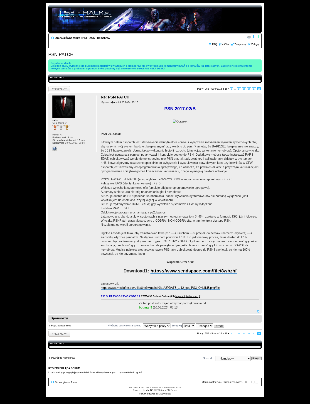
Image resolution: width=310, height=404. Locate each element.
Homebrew (103, 38)
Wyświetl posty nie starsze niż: (125, 325)
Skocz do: (208, 358)
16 (249, 89)
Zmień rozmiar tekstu (256, 37)
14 (239, 89)
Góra (258, 311)
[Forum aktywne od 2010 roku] (155, 393)
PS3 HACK (88, 38)
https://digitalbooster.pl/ (187, 296)
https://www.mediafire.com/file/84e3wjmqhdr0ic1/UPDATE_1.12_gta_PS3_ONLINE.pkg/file (160, 287)
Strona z (219, 88)
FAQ (214, 44)
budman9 (145, 307)
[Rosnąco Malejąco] (210, 325)
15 (244, 89)
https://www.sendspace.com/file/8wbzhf (193, 270)
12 (78, 140)
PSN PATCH (60, 54)
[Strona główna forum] (137, 19)
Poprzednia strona (61, 325)
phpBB (149, 390)
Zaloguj (255, 44)
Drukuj (248, 37)
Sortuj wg (177, 325)
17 (254, 89)
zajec (113, 102)
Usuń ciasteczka (211, 382)
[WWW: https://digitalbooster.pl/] (54, 149)
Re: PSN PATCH (115, 97)
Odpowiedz (54, 87)
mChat (225, 44)
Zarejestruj (240, 44)
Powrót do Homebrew (63, 357)
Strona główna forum (67, 38)
